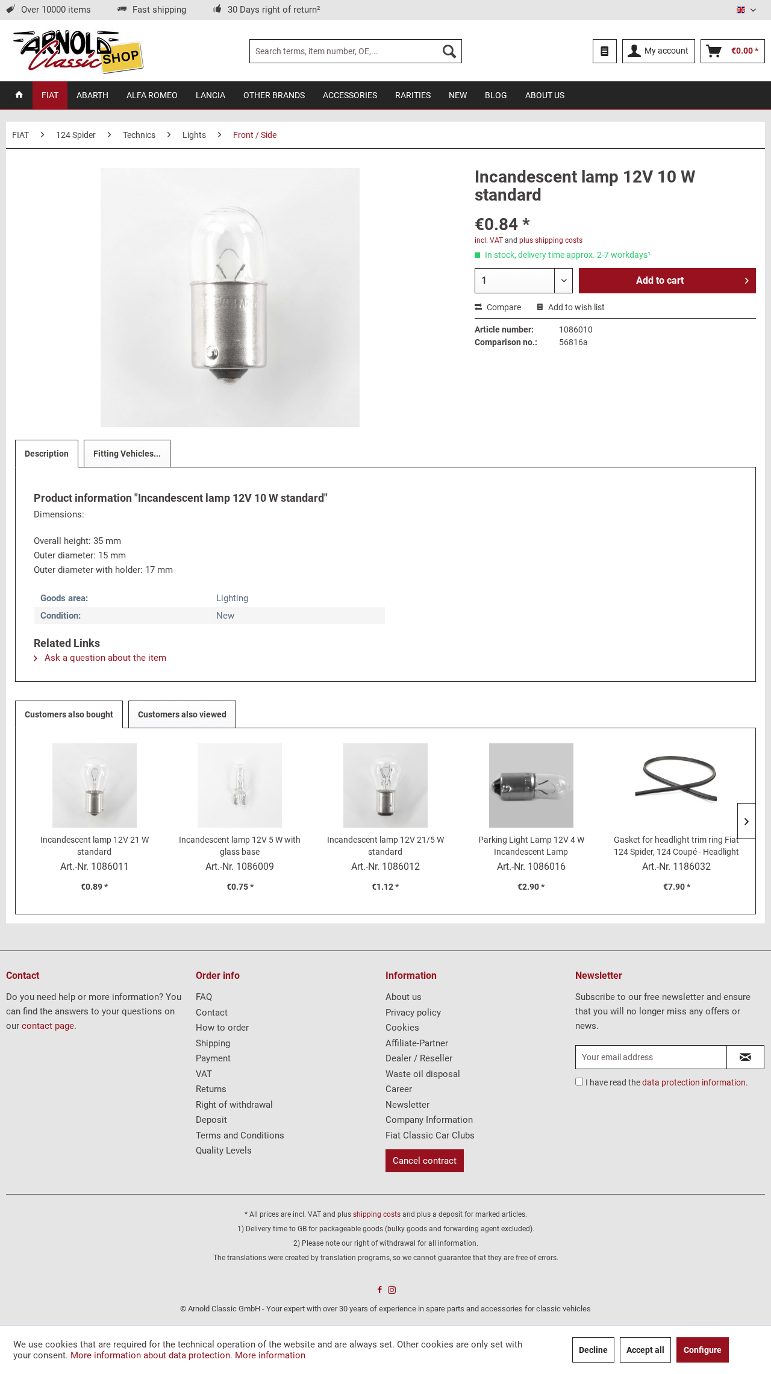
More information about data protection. (151, 1355)
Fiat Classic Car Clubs (430, 1135)
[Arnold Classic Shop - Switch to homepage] (78, 51)
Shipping (213, 1043)
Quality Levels (224, 1150)
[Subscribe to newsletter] (745, 1057)
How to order (222, 1027)
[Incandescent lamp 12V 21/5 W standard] (385, 785)
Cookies (402, 1027)
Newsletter (407, 1104)
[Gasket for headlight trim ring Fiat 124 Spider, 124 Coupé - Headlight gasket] (676, 785)
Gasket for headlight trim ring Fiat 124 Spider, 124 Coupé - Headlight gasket (676, 846)
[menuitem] (355, 51)
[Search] (449, 51)
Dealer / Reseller (419, 1058)
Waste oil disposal (423, 1074)
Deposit (211, 1119)
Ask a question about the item (104, 657)
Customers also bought (69, 714)
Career (399, 1089)
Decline (593, 1350)
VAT (204, 1074)
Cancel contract (425, 1160)
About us (404, 996)
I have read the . (666, 1082)
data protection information (694, 1082)
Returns (211, 1089)
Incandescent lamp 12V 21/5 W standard (385, 846)
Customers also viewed (182, 714)
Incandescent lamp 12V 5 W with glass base (240, 846)
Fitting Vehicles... (127, 453)
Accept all (645, 1350)
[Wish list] (605, 51)
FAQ (204, 996)
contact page (48, 1025)
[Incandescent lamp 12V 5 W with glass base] (240, 785)
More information (270, 1355)
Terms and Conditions (240, 1135)
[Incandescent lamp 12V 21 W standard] (94, 785)
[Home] (19, 95)
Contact (212, 1012)
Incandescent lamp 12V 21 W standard (94, 846)
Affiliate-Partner (417, 1043)
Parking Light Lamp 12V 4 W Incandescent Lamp (531, 846)
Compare (503, 307)
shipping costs (377, 1214)
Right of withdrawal (234, 1104)
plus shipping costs (550, 240)
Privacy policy (413, 1012)
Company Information (429, 1119)
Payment (213, 1058)
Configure (703, 1350)
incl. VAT (489, 240)
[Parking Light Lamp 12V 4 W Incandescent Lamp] (531, 785)
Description (47, 453)
